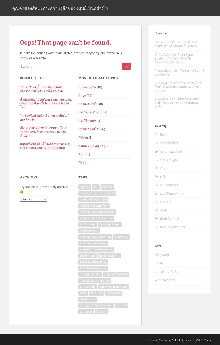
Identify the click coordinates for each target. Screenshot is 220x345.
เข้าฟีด (159, 263)
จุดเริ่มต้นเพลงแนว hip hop (95, 237)
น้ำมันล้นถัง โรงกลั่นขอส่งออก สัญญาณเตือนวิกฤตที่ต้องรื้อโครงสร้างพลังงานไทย (46, 103)
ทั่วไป (82, 154)
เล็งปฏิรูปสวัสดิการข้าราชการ (96, 305)
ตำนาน (83, 137)
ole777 (110, 193)
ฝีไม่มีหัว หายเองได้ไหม (93, 268)
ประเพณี (165, 202)
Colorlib (177, 340)
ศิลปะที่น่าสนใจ (170, 219)
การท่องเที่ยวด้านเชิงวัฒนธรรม (97, 212)
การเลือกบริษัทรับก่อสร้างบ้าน (96, 218)
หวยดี (83, 293)
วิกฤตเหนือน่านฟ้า (90, 274)
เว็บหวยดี (121, 305)
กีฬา (81, 163)
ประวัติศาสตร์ (87, 121)
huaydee (107, 187)
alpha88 (85, 187)
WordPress (204, 340)
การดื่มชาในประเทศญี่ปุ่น (94, 205)
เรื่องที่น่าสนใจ (88, 299)
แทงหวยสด (86, 312)
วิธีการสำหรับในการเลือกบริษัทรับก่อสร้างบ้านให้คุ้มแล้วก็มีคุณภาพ (42, 89)
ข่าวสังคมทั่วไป (88, 104)
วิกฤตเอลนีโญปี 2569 (116, 274)
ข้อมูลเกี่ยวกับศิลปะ (110, 224)
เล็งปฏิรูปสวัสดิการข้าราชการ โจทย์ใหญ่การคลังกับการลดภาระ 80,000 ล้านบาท (43, 132)
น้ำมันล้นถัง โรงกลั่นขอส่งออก (96, 249)
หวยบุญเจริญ (114, 293)
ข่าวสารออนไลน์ (89, 129)
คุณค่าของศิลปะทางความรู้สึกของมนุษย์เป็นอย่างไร (60, 8)
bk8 (96, 187)
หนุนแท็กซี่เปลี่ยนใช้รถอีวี (113, 287)
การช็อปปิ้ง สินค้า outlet (93, 199)
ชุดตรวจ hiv (121, 237)
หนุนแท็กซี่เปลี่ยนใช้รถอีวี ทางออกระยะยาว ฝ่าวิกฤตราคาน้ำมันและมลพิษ (45, 146)
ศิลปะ (82, 95)
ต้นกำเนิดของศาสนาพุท (93, 243)
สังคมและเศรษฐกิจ (90, 146)
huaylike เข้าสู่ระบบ (91, 193)
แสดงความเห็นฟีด (167, 271)
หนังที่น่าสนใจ (88, 287)
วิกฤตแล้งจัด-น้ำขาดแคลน (95, 280)
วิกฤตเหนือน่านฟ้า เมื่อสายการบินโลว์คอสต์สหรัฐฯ (44, 117)
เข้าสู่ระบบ (162, 255)
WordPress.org (165, 280)
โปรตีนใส (101, 312)
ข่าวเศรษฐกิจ (87, 87)
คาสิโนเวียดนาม (89, 230)
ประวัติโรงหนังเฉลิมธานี (93, 262)
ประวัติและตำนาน (90, 112)
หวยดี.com (96, 293)
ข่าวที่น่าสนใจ (88, 224)
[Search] (126, 66)
